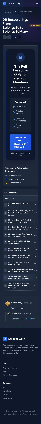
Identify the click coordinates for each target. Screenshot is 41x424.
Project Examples (10, 375)
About (5, 387)
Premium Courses (10, 368)
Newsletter (7, 391)
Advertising (7, 398)
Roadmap (6, 371)
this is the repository (26, 319)
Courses (8, 13)
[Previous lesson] (5, 37)
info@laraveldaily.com (30, 414)
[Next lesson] (9, 37)
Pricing (5, 394)
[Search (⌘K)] (33, 3)
